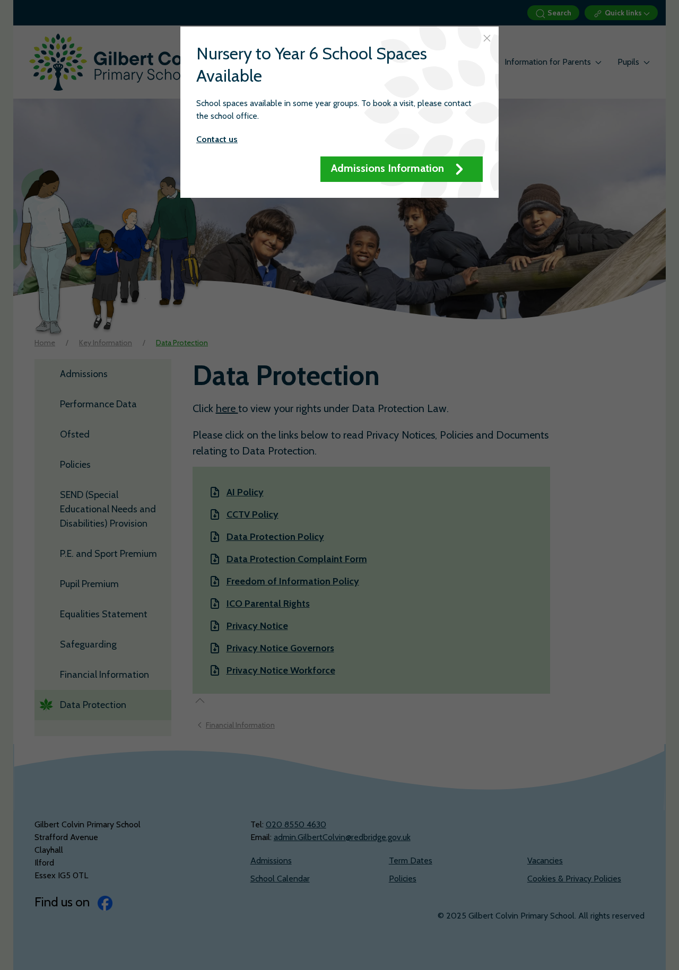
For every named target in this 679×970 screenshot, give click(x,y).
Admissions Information (389, 168)
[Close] (487, 38)
